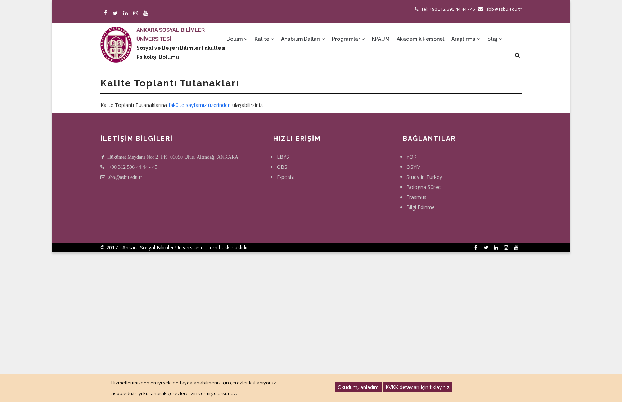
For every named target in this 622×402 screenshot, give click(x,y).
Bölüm (235, 39)
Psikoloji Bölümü (157, 57)
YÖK (411, 156)
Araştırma (464, 39)
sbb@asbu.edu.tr (125, 177)
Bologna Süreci (424, 187)
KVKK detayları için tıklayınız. (418, 387)
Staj (493, 39)
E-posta (286, 176)
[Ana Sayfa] (116, 37)
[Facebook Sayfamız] (106, 13)
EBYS (283, 156)
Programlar (346, 39)
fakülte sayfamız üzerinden (199, 104)
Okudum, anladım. (359, 387)
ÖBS (282, 166)
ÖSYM (413, 166)
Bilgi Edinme (420, 207)
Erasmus (416, 197)
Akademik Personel (420, 39)
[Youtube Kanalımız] (147, 13)
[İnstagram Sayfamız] (136, 13)
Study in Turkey (424, 176)
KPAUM (380, 39)
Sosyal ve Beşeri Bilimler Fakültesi (180, 48)
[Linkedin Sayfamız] (126, 13)
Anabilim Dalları (301, 39)
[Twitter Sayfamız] (116, 13)
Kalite (262, 39)
